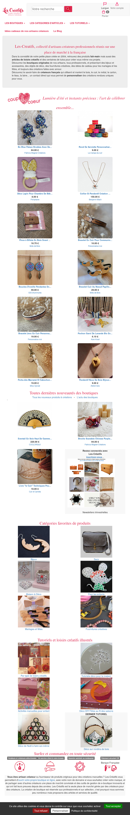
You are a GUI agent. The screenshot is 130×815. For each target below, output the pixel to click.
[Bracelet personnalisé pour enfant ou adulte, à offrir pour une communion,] (95, 220)
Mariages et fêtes (33, 629)
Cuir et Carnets (35, 491)
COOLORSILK (35, 444)
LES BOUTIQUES (14, 23)
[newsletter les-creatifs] (95, 483)
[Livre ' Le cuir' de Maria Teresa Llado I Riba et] (35, 466)
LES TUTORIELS (79, 23)
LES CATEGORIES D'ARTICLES (47, 23)
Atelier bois (95, 385)
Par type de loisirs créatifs (34, 675)
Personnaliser (60, 810)
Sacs (96, 559)
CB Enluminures (35, 292)
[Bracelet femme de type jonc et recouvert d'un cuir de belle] (35, 314)
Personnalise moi (95, 246)
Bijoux (34, 559)
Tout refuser (41, 810)
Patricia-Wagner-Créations (35, 153)
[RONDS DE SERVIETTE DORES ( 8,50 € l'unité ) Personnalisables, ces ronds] (95, 127)
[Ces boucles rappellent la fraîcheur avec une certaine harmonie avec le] (35, 127)
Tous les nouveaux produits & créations (52, 397)
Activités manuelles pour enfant (33, 710)
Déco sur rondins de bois (96, 749)
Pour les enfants (96, 594)
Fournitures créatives (96, 629)
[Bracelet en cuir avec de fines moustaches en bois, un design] (95, 267)
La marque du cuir (95, 153)
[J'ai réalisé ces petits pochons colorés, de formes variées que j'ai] (95, 314)
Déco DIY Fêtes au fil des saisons (96, 710)
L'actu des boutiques (87, 397)
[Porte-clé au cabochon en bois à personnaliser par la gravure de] (35, 360)
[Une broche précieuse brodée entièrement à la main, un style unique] (95, 419)
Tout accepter (113, 806)
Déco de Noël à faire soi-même (33, 745)
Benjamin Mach (95, 199)
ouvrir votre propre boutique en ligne (36, 780)
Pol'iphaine (35, 199)
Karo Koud (95, 339)
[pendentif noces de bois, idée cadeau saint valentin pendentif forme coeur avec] (95, 360)
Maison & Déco (33, 594)
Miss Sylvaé (35, 385)
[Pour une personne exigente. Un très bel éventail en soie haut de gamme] (35, 419)
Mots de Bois (35, 246)
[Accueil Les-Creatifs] (13, 11)
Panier (105, 13)
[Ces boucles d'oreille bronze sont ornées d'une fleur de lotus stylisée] (35, 267)
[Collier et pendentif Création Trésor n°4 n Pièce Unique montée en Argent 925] (95, 174)
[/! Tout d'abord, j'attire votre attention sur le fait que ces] (35, 174)
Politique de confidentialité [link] (84, 810)
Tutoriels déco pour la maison (96, 676)
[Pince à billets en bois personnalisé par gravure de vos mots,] (35, 220)
